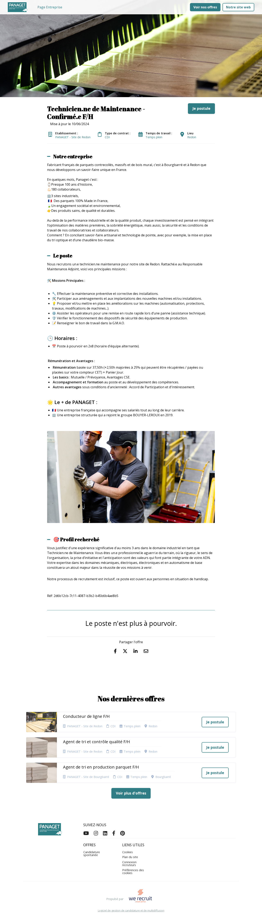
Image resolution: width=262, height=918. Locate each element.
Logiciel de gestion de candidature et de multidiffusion (131, 910)
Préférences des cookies (133, 871)
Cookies (127, 852)
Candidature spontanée (91, 853)
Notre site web (238, 7)
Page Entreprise (49, 7)
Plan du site (130, 857)
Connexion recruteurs (129, 863)
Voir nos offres (205, 7)
